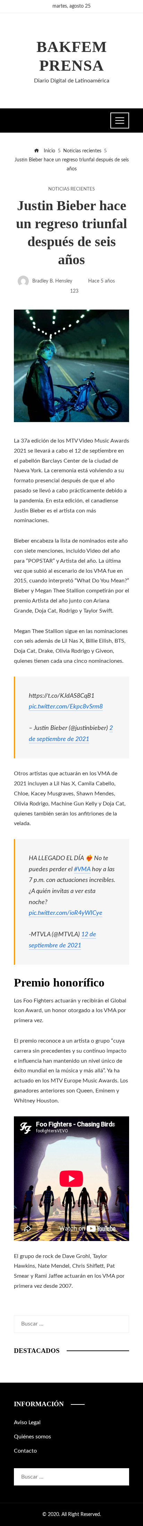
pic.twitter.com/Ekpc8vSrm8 (66, 707)
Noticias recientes (71, 189)
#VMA (82, 869)
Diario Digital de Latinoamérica (71, 80)
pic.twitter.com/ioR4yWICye (65, 913)
